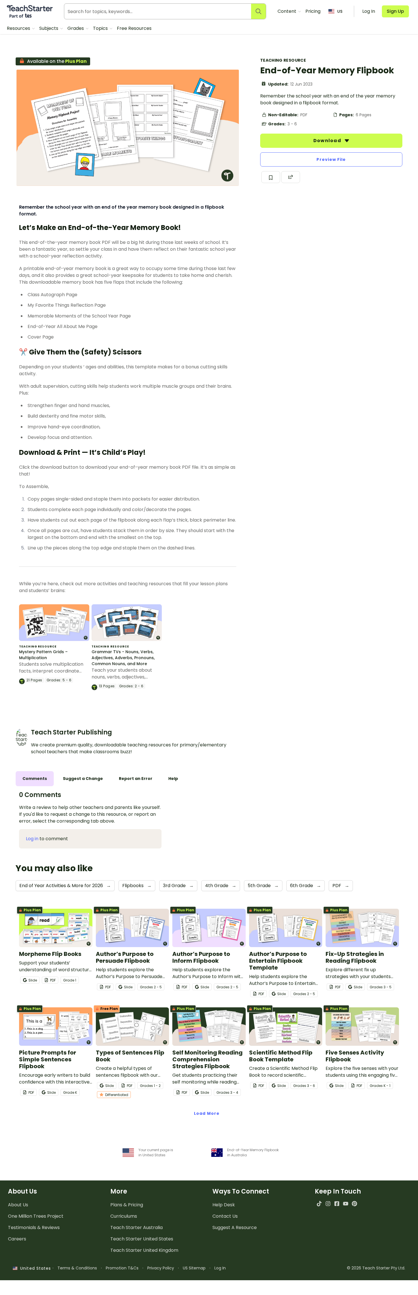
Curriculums (123, 1216)
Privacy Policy (160, 1268)
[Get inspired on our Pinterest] (354, 1203)
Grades (76, 28)
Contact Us (225, 1216)
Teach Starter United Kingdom (144, 1250)
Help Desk (223, 1204)
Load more (207, 1113)
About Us (18, 1204)
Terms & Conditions (77, 1268)
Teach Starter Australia (136, 1227)
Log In (220, 1268)
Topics (101, 28)
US (339, 11)
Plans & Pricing (126, 1204)
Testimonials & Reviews (34, 1227)
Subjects (49, 28)
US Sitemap (194, 1268)
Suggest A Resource (234, 1227)
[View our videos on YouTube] (345, 1203)
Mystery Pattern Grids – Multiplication (43, 655)
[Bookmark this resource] (270, 177)
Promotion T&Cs (122, 1268)
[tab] (35, 778)
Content (287, 11)
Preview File (331, 159)
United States (34, 1268)
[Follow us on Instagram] (328, 1203)
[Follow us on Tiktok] (319, 1203)
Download (327, 140)
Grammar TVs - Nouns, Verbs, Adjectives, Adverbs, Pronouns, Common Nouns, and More (123, 658)
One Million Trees (35, 1216)
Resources (19, 28)
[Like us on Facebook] (336, 1203)
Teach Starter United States (141, 1239)
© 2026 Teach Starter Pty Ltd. (376, 1268)
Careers (17, 1239)
